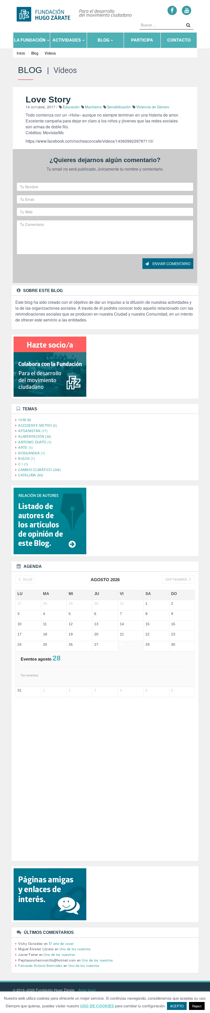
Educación (71, 106)
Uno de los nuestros (75, 948)
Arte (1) (25, 447)
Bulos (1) (26, 458)
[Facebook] (172, 10)
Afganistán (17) (32, 430)
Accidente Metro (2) (37, 425)
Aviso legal (87, 990)
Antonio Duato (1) (34, 442)
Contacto (179, 40)
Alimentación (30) (34, 436)
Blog (104, 40)
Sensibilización (119, 106)
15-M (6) (24, 419)
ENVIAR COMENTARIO (171, 263)
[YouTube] (186, 10)
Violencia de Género (152, 106)
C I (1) (23, 464)
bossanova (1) (31, 453)
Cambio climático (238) (39, 469)
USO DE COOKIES (97, 1006)
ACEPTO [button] (177, 1006)
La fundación (30, 40)
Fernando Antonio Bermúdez (40, 965)
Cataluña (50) (30, 475)
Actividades (67, 40)
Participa (142, 40)
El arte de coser (61, 943)
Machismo (93, 106)
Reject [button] (197, 1006)
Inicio (21, 53)
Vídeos (50, 53)
